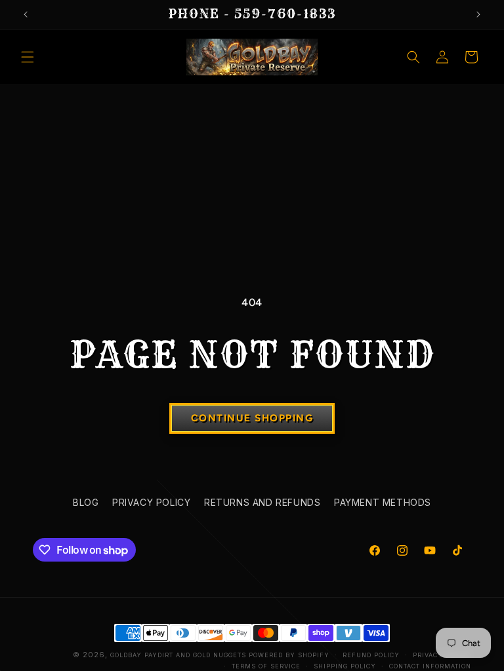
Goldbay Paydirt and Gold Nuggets (178, 655)
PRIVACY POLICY (151, 502)
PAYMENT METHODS (382, 502)
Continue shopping (252, 418)
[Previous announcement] (25, 14)
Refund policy (371, 655)
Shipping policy (345, 666)
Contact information (430, 666)
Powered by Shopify (289, 655)
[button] (27, 57)
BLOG (85, 502)
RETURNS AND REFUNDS (262, 502)
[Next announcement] (478, 14)
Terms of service (266, 666)
